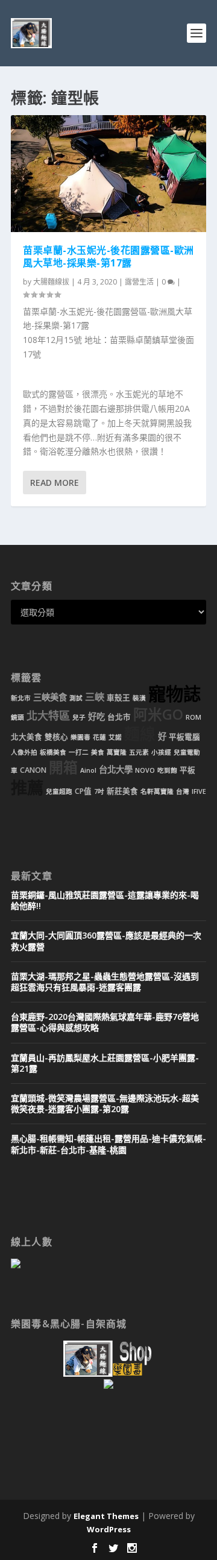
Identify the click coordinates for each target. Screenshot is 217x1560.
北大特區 (48, 715)
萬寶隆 (117, 752)
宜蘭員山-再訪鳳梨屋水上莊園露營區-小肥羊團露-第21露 (105, 1063)
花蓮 (99, 737)
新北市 (21, 698)
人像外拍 (24, 752)
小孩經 (161, 752)
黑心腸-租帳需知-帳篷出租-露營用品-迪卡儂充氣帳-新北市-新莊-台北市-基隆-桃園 (108, 1144)
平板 (187, 770)
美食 (97, 752)
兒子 (79, 717)
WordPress (109, 1529)
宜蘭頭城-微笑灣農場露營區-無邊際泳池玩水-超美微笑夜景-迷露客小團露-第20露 (105, 1103)
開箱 (63, 767)
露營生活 (139, 282)
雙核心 (56, 737)
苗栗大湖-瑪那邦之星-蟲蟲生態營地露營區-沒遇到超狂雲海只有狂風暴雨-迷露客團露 (105, 981)
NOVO (145, 770)
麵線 (140, 733)
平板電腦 (184, 737)
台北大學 (116, 769)
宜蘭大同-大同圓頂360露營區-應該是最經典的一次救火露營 (106, 940)
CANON (33, 770)
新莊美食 (122, 791)
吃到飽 (167, 770)
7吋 (99, 791)
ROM (193, 717)
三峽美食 (50, 697)
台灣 (182, 791)
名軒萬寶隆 (157, 791)
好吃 (96, 716)
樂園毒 (80, 737)
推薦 (27, 787)
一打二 (79, 752)
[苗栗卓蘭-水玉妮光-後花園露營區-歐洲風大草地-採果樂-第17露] (108, 173)
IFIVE (199, 791)
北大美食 (26, 737)
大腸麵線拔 (51, 282)
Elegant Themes (106, 1516)
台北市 (119, 717)
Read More (54, 482)
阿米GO (158, 714)
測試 (76, 698)
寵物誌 (174, 694)
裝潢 (139, 698)
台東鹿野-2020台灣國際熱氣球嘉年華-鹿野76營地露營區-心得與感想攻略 (105, 1022)
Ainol (88, 770)
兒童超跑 (59, 791)
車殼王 (118, 698)
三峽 (94, 696)
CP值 (83, 791)
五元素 (139, 752)
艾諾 (115, 737)
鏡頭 (17, 717)
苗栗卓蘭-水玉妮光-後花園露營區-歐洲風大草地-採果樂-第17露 (108, 256)
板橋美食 (53, 752)
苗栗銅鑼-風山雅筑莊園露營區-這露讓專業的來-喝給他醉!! (105, 900)
